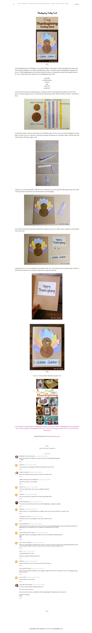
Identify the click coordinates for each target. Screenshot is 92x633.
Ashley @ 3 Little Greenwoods (26, 456)
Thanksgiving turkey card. (53, 436)
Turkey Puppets (24, 428)
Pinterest (25, 3)
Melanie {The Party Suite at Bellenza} (28, 479)
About (53, 3)
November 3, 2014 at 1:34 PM (31, 464)
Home (19, 3)
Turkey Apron (20, 426)
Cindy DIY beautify (24, 472)
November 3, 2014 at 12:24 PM (41, 456)
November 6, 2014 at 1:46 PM (31, 509)
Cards (43, 448)
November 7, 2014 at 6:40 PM (41, 532)
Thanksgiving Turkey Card (37, 428)
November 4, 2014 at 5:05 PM (32, 487)
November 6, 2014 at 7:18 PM (37, 516)
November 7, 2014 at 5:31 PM (36, 523)
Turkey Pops (49, 428)
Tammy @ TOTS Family (25, 568)
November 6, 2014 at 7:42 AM (36, 501)
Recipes (62, 3)
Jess (20, 551)
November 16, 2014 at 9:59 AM (39, 584)
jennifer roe (22, 487)
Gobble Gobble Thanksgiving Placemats (36, 426)
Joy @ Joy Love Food (24, 516)
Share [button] (47, 446)
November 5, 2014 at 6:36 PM (31, 494)
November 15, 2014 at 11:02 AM (38, 568)
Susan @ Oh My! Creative (25, 584)
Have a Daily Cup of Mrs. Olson (27, 532)
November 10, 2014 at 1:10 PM (38, 542)
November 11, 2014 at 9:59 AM (28, 551)
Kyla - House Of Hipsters (25, 542)
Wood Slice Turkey (53, 426)
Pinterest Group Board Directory (39, 3)
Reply (20, 461)
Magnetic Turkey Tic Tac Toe (62, 428)
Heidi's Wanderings (24, 501)
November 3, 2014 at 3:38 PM (35, 472)
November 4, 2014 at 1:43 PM (45, 479)
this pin (17, 72)
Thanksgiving (52, 448)
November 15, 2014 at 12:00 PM (32, 577)
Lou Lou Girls (22, 577)
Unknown (21, 464)
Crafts (46, 448)
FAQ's (57, 3)
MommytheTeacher (24, 523)
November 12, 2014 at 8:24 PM (31, 561)
